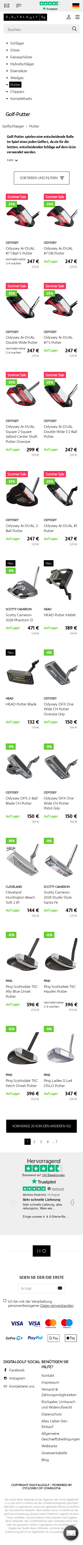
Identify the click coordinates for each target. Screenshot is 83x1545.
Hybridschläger (22, 63)
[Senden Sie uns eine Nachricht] (18, 6)
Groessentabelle (54, 1452)
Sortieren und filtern (39, 178)
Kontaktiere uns (21, 1386)
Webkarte (49, 1445)
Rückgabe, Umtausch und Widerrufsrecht (58, 1404)
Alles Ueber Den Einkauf (54, 1423)
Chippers (17, 91)
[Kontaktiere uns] (6, 6)
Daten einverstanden (57, 1305)
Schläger (17, 43)
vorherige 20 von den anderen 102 (41, 1126)
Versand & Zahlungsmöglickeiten (59, 1392)
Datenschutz (52, 1414)
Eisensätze (18, 70)
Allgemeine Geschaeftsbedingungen (61, 1436)
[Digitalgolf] (41, 1251)
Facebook (17, 1370)
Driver (15, 50)
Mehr (10, 160)
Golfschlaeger (13, 126)
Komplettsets (21, 98)
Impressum (50, 1382)
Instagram (17, 1378)
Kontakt (48, 1375)
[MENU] (77, 17)
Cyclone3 (30, 1488)
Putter (15, 84)
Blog (45, 1459)
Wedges (17, 77)
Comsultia (52, 1488)
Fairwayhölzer (21, 56)
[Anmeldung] (68, 17)
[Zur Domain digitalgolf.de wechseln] (76, 6)
